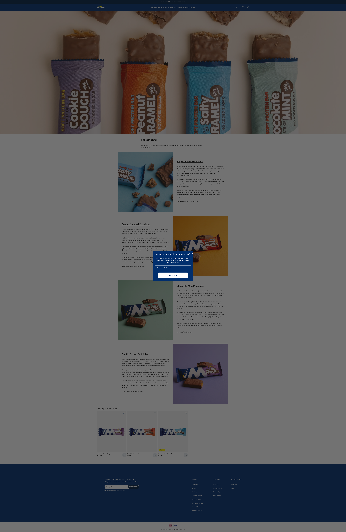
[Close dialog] (191, 253)
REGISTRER (173, 275)
